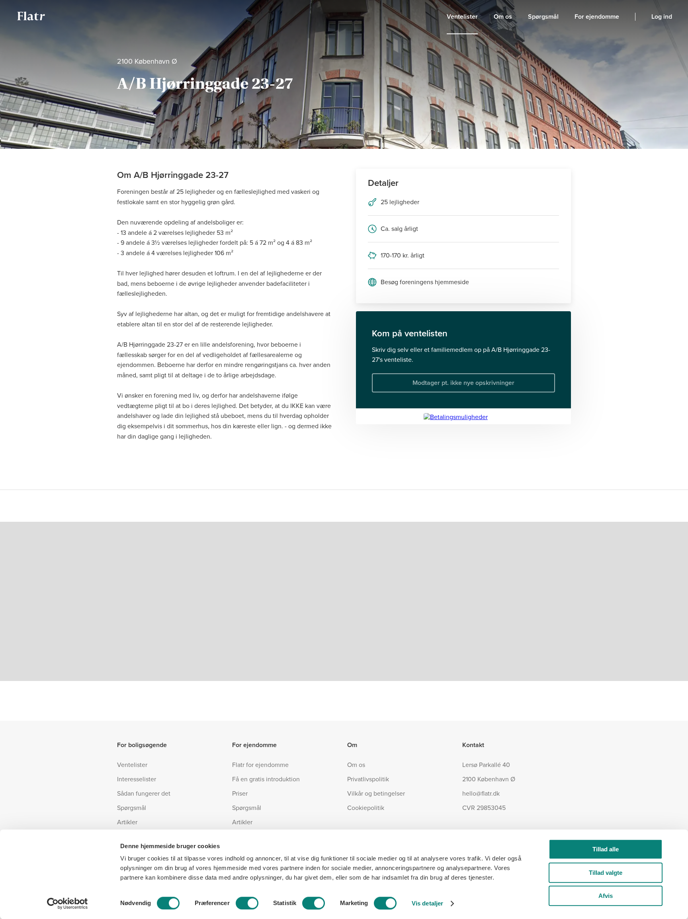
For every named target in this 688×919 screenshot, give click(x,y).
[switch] (247, 903)
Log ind (661, 17)
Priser (240, 794)
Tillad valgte (605, 872)
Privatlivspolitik (368, 779)
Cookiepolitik (365, 808)
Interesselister (136, 779)
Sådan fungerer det (143, 794)
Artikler (127, 822)
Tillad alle (605, 849)
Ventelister (462, 17)
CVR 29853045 (484, 808)
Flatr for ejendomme (260, 765)
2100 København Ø (488, 779)
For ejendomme (597, 17)
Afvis (605, 895)
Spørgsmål (543, 17)
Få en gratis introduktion (266, 779)
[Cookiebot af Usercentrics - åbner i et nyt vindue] (67, 903)
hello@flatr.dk (481, 794)
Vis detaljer (427, 903)
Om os (503, 17)
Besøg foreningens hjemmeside (425, 282)
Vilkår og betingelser (376, 794)
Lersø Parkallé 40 (486, 765)
